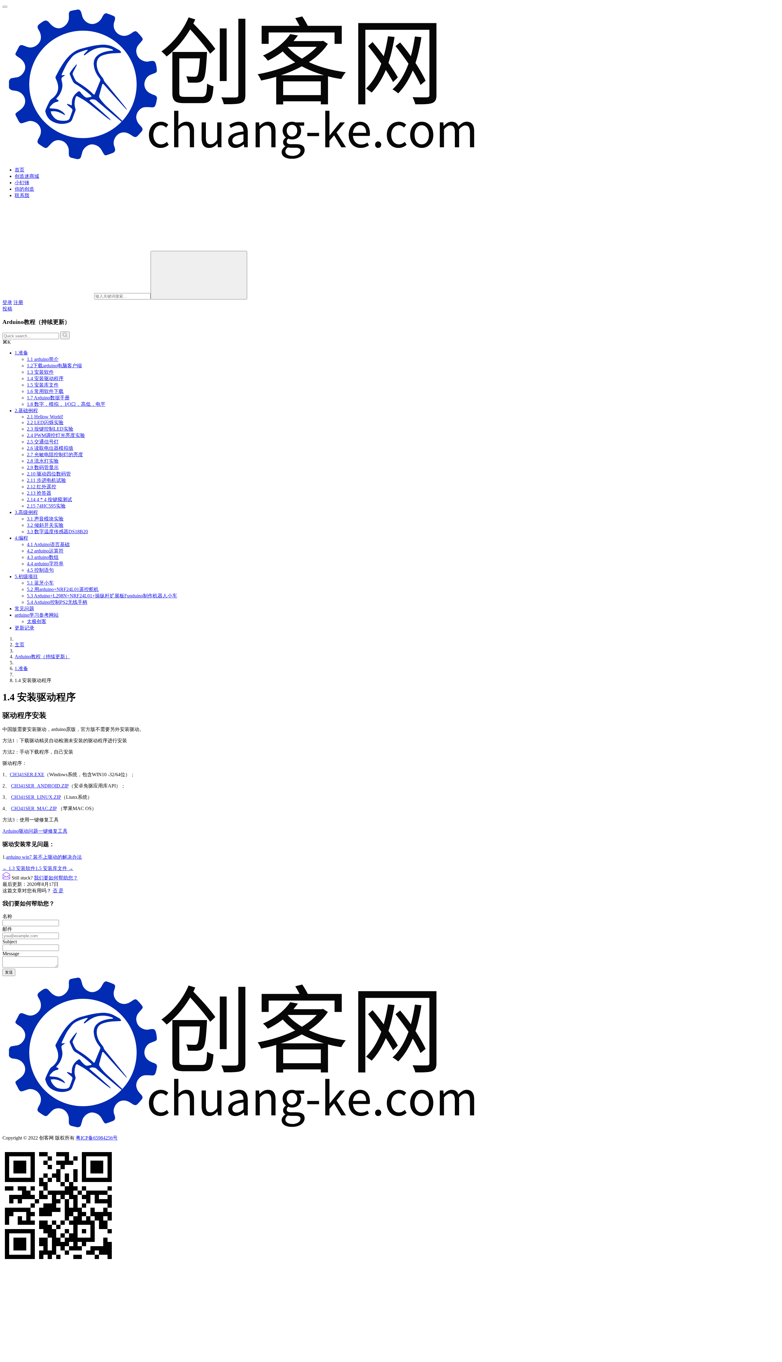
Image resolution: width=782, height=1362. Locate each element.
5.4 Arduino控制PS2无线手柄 (57, 602)
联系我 (22, 195)
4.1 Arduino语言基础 (48, 544)
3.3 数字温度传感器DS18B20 (57, 531)
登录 (7, 302)
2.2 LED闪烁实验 (45, 422)
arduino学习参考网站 (37, 615)
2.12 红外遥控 (41, 486)
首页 (19, 169)
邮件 (7, 929)
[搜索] (199, 275)
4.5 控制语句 (40, 570)
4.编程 (21, 538)
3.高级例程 (26, 512)
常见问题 (24, 608)
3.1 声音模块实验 (45, 518)
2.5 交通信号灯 (43, 441)
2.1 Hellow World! (45, 416)
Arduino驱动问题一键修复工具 (35, 831)
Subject (9, 941)
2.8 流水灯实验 (43, 461)
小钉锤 (22, 182)
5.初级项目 (26, 576)
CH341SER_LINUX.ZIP (36, 797)
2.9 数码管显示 (43, 467)
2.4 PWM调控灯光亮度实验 (56, 435)
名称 (7, 916)
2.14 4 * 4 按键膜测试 (49, 499)
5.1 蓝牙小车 (40, 583)
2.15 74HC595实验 (46, 505)
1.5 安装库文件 (43, 384)
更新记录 (24, 627)
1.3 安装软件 (40, 372)
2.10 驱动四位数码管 (49, 473)
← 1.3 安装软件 (18, 868)
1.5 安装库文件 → (54, 868)
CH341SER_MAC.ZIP (34, 808)
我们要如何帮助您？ (56, 877)
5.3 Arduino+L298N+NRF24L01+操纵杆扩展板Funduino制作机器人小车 (102, 595)
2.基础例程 (26, 410)
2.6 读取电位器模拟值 (50, 448)
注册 (18, 302)
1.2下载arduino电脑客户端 (54, 365)
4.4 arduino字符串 (45, 563)
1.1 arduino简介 (43, 359)
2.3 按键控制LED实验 (50, 428)
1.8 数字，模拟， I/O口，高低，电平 (66, 404)
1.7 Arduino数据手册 (48, 397)
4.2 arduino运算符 (45, 550)
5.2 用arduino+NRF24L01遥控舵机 (63, 589)
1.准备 (21, 352)
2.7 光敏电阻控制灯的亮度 (55, 454)
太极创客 (36, 621)
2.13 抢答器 (39, 493)
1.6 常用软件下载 (45, 391)
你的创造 (24, 189)
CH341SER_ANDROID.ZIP (40, 785)
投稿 (7, 308)
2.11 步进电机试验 (46, 480)
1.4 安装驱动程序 (45, 378)
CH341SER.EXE (27, 774)
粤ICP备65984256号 (97, 1137)
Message (10, 953)
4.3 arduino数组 (43, 557)
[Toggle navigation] (4, 7)
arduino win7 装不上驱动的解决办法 (44, 857)
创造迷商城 (27, 176)
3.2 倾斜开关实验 (45, 525)
